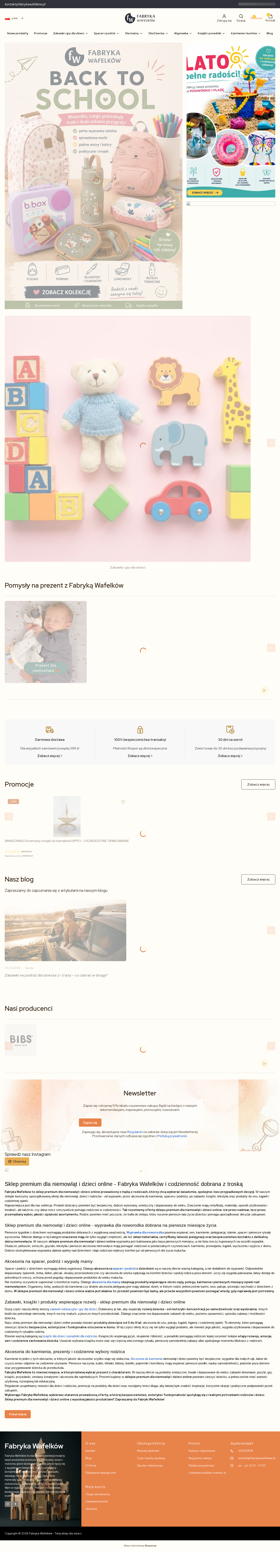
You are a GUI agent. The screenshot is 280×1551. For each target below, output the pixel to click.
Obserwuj (19, 1161)
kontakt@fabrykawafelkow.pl (25, 4)
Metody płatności (148, 1451)
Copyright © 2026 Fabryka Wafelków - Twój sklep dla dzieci (43, 1533)
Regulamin (135, 1132)
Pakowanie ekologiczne (100, 1472)
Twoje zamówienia (97, 1494)
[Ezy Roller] (93, 175)
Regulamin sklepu (200, 1458)
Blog (88, 1458)
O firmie (90, 1465)
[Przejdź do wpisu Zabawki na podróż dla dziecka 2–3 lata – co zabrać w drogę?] (65, 930)
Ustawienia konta (96, 1501)
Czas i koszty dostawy (151, 1458)
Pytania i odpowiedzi (202, 1451)
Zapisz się (90, 1122)
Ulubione (91, 1509)
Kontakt (90, 1451)
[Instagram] (7, 1504)
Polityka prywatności (202, 1465)
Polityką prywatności (172, 1136)
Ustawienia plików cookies (206, 1472)
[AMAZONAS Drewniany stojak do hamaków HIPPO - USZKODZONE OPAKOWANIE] (67, 816)
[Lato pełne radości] (231, 120)
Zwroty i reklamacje (150, 1465)
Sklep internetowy (140, 1545)
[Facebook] (15, 1504)
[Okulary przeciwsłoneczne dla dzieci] (231, 257)
